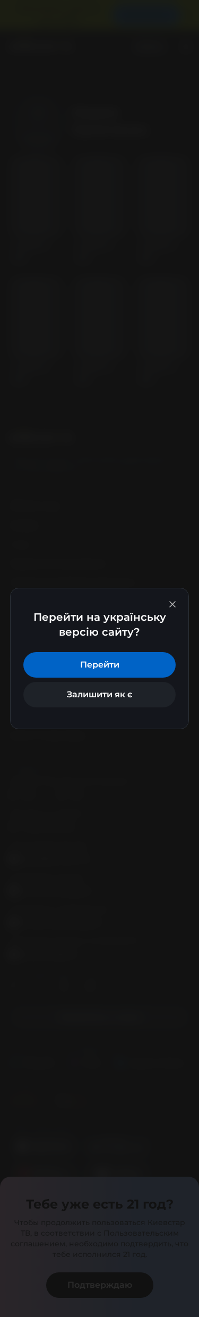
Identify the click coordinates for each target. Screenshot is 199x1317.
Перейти (99, 665)
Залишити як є (99, 694)
